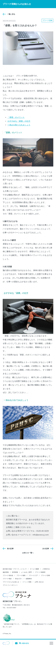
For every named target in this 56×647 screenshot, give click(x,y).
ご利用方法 (46, 569)
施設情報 (6, 572)
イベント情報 (26, 582)
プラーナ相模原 (40, 572)
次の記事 (45, 549)
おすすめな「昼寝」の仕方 (18, 121)
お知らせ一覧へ (28, 553)
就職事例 (29, 578)
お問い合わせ (39, 582)
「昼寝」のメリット (16, 117)
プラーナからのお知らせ (11, 582)
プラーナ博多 (7, 578)
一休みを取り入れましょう (18, 125)
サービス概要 (34, 569)
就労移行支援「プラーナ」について (15, 569)
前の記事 (10, 549)
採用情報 (15, 572)
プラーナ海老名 (8, 575)
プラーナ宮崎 (45, 575)
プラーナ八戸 (33, 575)
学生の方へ (18, 578)
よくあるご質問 (26, 572)
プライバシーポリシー (10, 585)
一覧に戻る (11, 14)
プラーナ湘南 (20, 575)
